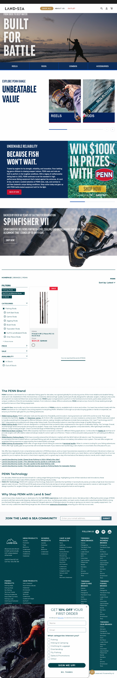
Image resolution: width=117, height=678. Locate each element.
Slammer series (34, 418)
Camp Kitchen (64, 552)
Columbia (84, 558)
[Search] (101, 8)
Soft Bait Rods (13, 313)
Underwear (26, 549)
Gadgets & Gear (64, 571)
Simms (83, 571)
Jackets (25, 540)
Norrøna (83, 567)
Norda (83, 564)
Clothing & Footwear (11, 601)
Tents (61, 543)
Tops (24, 545)
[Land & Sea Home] (14, 8)
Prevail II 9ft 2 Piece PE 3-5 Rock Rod (43, 335)
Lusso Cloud (85, 552)
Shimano (103, 595)
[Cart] (111, 8)
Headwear (26, 556)
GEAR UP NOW (14, 192)
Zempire (83, 590)
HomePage (7, 278)
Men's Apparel (27, 583)
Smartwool (84, 573)
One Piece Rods (14, 337)
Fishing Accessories (11, 594)
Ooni (101, 549)
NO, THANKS (67, 672)
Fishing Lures (9, 599)
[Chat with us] (92, 672)
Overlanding (27, 603)
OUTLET (25, 601)
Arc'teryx (84, 549)
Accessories (26, 551)
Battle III (101, 431)
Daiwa (83, 543)
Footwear (26, 543)
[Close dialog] (86, 606)
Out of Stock (10, 365)
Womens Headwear (65, 577)
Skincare (25, 594)
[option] (33, 345)
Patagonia (84, 545)
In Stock (9, 361)
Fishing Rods (10, 308)
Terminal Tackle (10, 592)
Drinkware (26, 590)
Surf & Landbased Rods (16, 333)
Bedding (62, 549)
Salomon (84, 554)
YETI (82, 556)
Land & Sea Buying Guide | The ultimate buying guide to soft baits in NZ (31, 462)
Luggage (26, 592)
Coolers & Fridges (28, 598)
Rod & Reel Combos (11, 596)
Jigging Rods (12, 321)
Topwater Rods (13, 329)
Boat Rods (11, 325)
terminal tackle (69, 443)
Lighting (62, 545)
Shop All (46, 8)
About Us (60, 8)
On (82, 569)
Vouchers (62, 562)
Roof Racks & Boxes (29, 585)
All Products (63, 564)
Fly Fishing (8, 590)
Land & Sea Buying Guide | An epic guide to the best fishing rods (28, 464)
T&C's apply (61, 617)
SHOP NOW (10, 240)
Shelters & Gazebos (65, 547)
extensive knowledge (58, 504)
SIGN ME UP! (66, 665)
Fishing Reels (9, 585)
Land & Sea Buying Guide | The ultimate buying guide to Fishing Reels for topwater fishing (39, 466)
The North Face (86, 547)
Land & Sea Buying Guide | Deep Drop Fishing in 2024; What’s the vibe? (31, 459)
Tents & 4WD (63, 573)
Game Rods (12, 317)
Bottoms (26, 547)
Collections (26, 554)
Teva (82, 575)
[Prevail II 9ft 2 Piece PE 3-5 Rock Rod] (43, 307)
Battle (21, 418)
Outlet (71, 8)
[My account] (106, 8)
